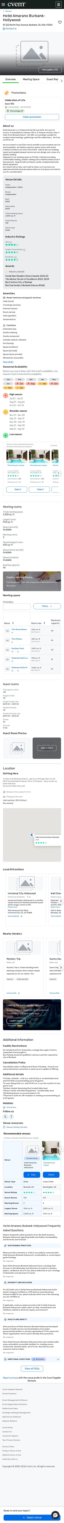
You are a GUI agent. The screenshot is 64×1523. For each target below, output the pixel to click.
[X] (5, 1116)
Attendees (8, 602)
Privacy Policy (8, 1447)
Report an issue (10, 1378)
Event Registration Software (14, 1404)
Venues (8, 11)
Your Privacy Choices (11, 1440)
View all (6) (8, 362)
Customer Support (10, 1436)
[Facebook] (11, 1116)
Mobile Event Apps (10, 1408)
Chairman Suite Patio (20, 667)
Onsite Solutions (9, 1394)
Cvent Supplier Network (12, 1389)
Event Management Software (14, 1400)
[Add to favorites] (60, 22)
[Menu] (3, 4)
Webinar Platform (9, 1421)
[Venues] (59, 4)
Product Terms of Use (11, 1451)
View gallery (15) (50, 70)
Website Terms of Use (11, 1455)
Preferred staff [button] (22, 979)
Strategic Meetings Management (16, 1413)
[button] (58, 472)
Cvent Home (7, 1427)
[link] (23, 948)
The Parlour (16, 639)
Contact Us (7, 1432)
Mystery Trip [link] (13, 958)
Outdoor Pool (17, 648)
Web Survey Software (11, 1417)
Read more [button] (12, 907)
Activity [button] (10, 979)
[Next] (61, 80)
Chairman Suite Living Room (20, 658)
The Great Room (19, 629)
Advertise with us (10, 1459)
